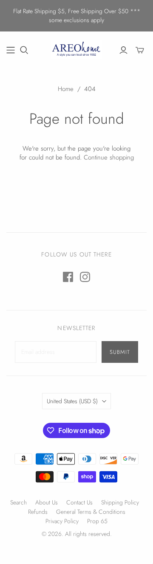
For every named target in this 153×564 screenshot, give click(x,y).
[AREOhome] (76, 48)
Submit (120, 352)
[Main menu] (10, 50)
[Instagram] (85, 277)
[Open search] (24, 50)
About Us (46, 502)
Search (18, 502)
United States (72, 401)
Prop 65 (97, 521)
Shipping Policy (120, 502)
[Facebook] (68, 277)
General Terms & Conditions (90, 511)
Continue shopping (109, 157)
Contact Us (79, 502)
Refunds (38, 511)
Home (66, 89)
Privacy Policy (62, 521)
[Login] (123, 50)
